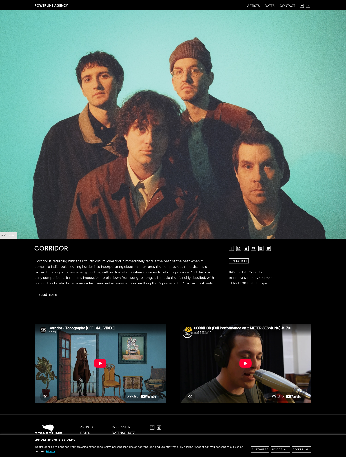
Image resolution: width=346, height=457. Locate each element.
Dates (270, 6)
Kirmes (267, 278)
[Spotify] (253, 248)
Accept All (302, 449)
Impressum (121, 427)
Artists (253, 6)
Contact (287, 6)
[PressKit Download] (239, 260)
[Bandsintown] (260, 248)
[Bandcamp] (268, 248)
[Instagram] (238, 248)
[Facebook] (231, 248)
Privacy (50, 451)
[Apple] (246, 248)
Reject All (280, 449)
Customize (260, 449)
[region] (173, 445)
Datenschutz (123, 433)
